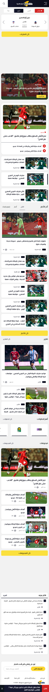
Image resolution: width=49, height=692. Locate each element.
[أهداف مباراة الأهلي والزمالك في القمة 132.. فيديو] (24, 146)
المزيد (5, 595)
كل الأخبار (24, 333)
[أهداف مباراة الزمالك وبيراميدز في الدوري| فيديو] (23, 527)
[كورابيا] (24, 3)
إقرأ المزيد (41, 96)
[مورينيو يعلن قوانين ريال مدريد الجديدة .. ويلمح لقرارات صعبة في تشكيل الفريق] (23, 276)
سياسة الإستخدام (30, 678)
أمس (29, 11)
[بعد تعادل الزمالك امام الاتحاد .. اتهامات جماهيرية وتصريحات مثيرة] (24, 163)
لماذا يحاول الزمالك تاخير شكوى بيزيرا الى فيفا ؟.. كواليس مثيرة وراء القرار (24, 688)
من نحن (42, 678)
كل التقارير (6, 339)
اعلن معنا (17, 678)
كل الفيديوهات (8, 443)
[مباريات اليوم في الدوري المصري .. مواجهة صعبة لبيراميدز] (24, 179)
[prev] (45, 22)
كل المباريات (24, 34)
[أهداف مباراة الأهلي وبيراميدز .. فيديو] (24, 151)
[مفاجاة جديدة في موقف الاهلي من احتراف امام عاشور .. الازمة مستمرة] (23, 408)
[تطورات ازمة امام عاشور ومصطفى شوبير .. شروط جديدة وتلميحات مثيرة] (24, 87)
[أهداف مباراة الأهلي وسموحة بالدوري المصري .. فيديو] (23, 542)
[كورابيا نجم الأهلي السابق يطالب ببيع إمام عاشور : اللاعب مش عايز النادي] (24, 469)
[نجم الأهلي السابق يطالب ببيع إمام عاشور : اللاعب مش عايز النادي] (24, 123)
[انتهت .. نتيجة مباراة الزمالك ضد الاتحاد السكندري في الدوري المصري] (23, 321)
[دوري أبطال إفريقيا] (19, 430)
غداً (8, 11)
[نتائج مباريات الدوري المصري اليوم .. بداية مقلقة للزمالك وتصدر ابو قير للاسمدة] (24, 195)
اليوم (18, 11)
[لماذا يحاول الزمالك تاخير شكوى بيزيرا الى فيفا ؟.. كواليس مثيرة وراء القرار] (23, 393)
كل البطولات (7, 419)
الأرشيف (6, 678)
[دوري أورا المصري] (39, 430)
